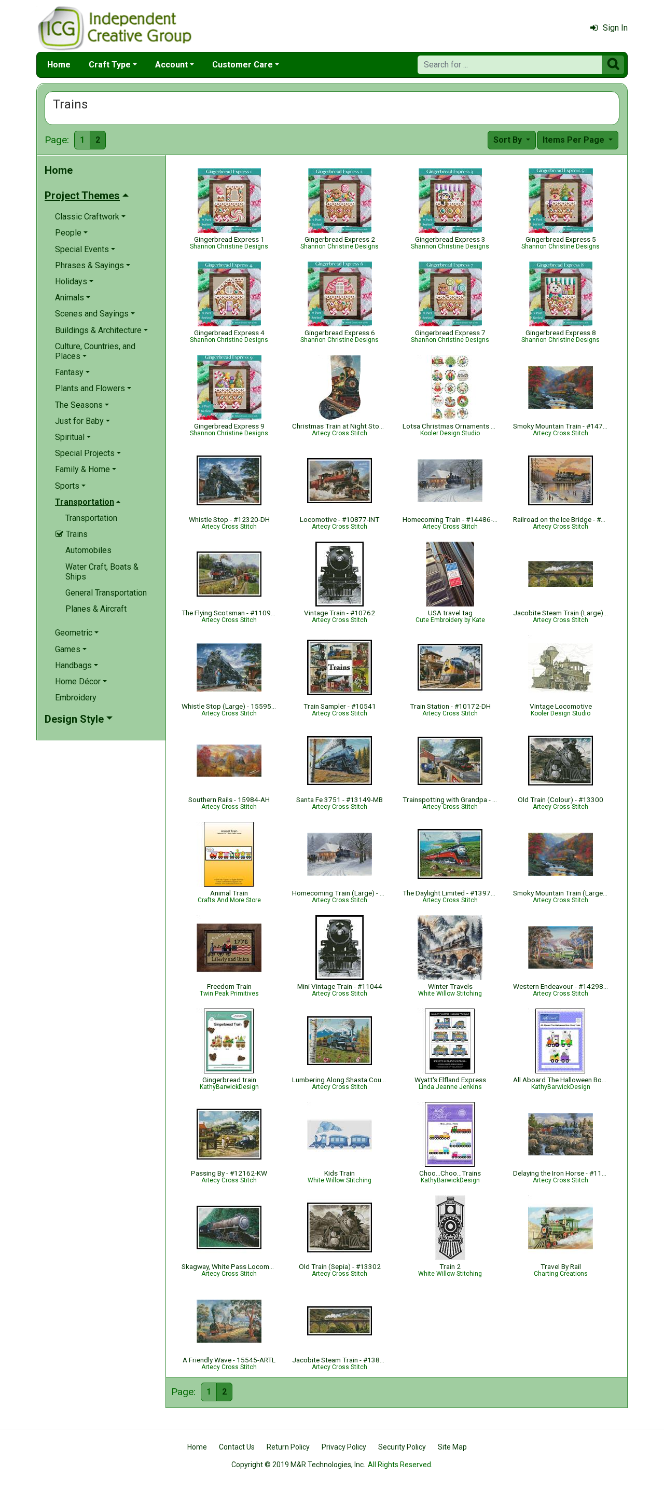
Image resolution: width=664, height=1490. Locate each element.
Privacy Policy (344, 1447)
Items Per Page (574, 140)
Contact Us (237, 1447)
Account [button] (171, 65)
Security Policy (402, 1447)
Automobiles (88, 550)
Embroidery (75, 697)
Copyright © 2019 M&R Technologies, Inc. (298, 1464)
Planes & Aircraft (96, 609)
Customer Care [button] (242, 65)
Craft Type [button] (110, 65)
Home (59, 65)
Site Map (452, 1447)
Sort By (508, 140)
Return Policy (288, 1447)
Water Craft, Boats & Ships (102, 572)
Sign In (615, 28)
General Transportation (106, 593)
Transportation (91, 518)
